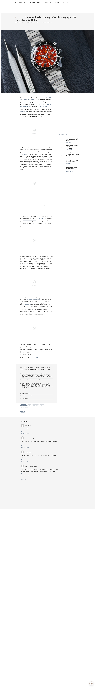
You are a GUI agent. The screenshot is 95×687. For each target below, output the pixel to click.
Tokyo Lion (23, 154)
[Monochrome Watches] (20, 2)
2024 (29, 405)
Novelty (42, 405)
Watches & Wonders (24, 407)
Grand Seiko (23, 405)
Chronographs (35, 405)
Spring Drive (23, 111)
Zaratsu (22, 159)
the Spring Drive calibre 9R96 (34, 299)
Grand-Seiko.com (36, 357)
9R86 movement (26, 304)
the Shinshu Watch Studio (29, 220)
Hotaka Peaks (40, 218)
